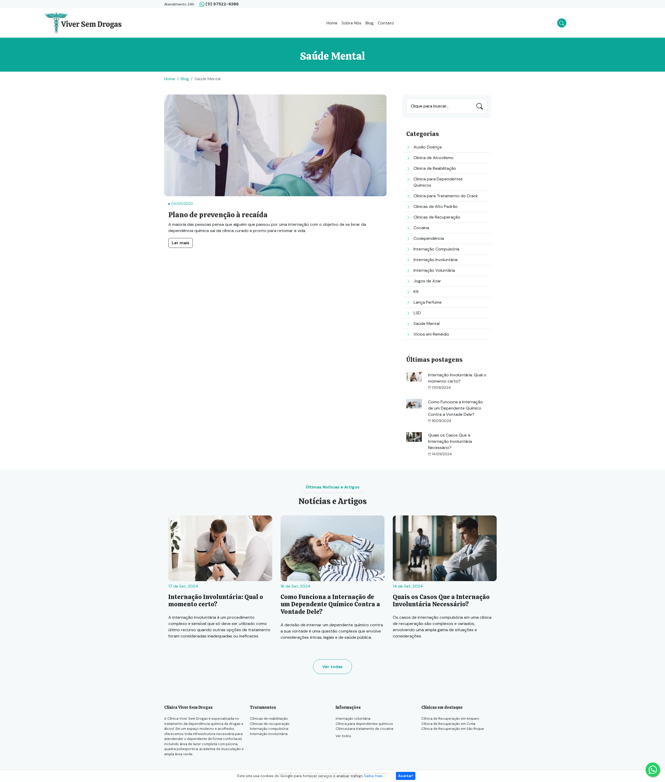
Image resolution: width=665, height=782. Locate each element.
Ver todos (343, 736)
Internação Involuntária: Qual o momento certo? (215, 600)
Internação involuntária (269, 734)
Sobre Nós (351, 23)
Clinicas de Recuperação (437, 217)
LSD (417, 313)
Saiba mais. (373, 775)
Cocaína (421, 227)
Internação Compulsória (436, 249)
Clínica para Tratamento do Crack (446, 196)
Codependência (429, 238)
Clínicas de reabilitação (269, 718)
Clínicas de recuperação (270, 724)
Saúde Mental (427, 323)
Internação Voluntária (434, 270)
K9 (416, 291)
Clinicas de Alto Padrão (436, 206)
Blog (369, 23)
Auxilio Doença (428, 147)
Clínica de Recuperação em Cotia (448, 724)
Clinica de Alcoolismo (434, 157)
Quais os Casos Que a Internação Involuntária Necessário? (450, 441)
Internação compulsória (269, 728)
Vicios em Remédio (431, 334)
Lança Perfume (428, 302)
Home (332, 23)
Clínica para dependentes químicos (364, 724)
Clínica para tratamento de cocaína (364, 728)
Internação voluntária (353, 718)
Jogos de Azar (427, 281)
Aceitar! (405, 775)
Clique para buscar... (430, 106)
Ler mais (180, 243)
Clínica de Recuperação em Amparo (450, 718)
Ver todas (332, 666)
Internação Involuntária (435, 259)
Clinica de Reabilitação (435, 168)
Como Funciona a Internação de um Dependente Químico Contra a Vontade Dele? (455, 408)
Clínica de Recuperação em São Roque (452, 728)
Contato (386, 23)
